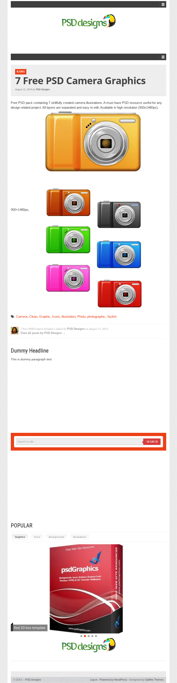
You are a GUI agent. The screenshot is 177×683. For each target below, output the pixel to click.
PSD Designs (43, 89)
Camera (21, 316)
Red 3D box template (29, 627)
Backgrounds (56, 537)
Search (152, 441)
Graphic (44, 316)
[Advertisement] (89, 40)
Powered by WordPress (113, 679)
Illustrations (79, 537)
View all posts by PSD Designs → (43, 333)
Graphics (20, 537)
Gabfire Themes (154, 679)
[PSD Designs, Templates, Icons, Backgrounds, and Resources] (88, 21)
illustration (69, 316)
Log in (93, 679)
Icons (21, 71)
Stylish (112, 316)
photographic (96, 316)
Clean (33, 316)
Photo (81, 316)
